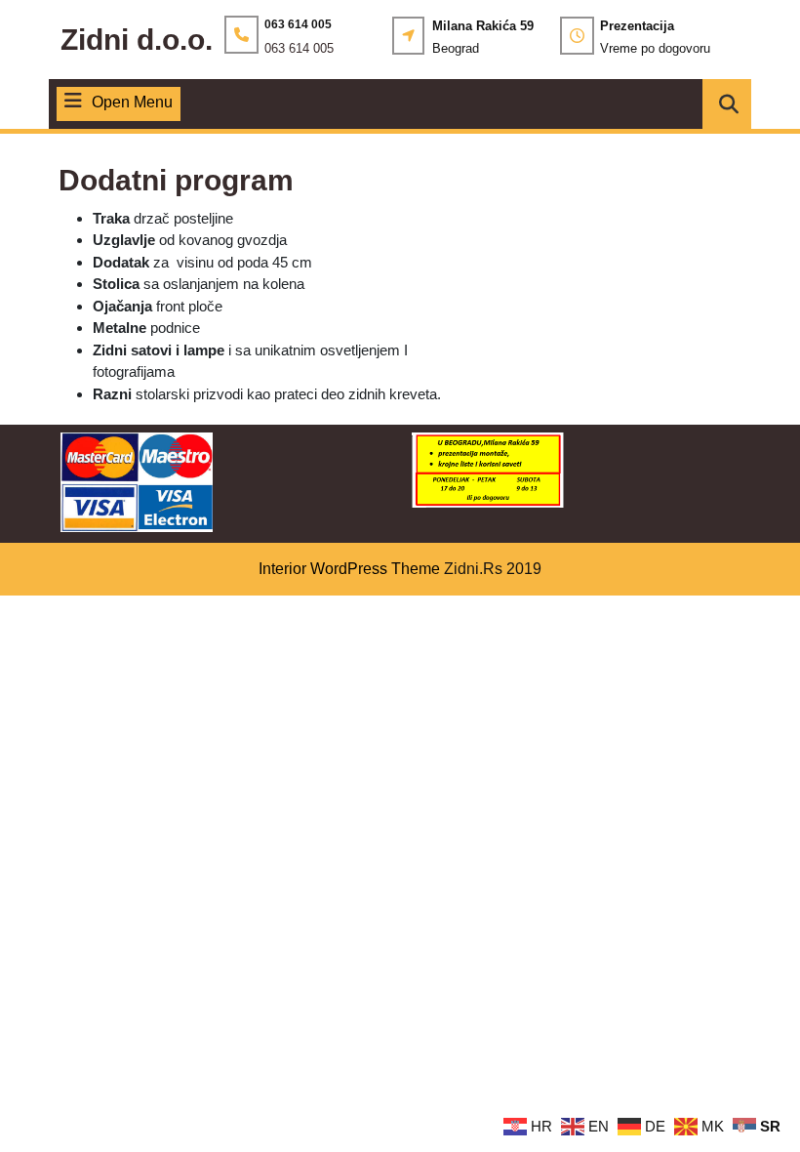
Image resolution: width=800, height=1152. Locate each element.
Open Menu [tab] (132, 104)
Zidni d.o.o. (136, 39)
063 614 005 (299, 48)
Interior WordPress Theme (349, 568)
